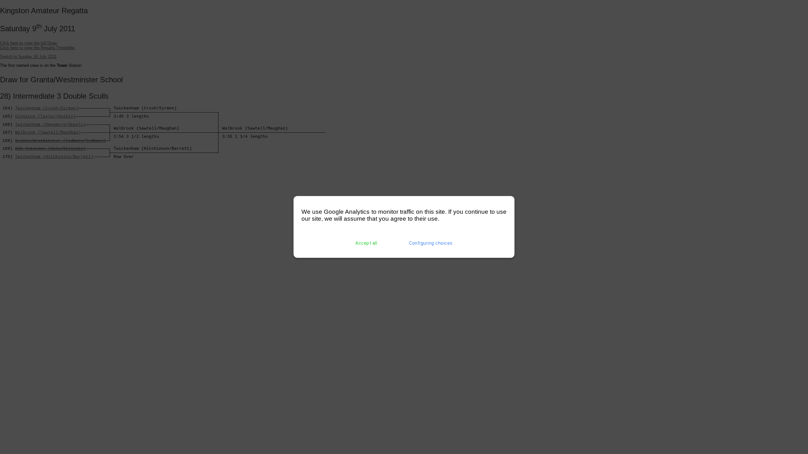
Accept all (366, 243)
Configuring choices (431, 243)
